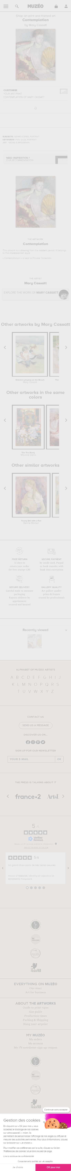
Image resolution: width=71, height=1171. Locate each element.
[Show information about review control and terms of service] (55, 843)
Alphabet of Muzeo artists (35, 670)
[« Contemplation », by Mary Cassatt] (35, 641)
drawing (24, 250)
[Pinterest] (38, 744)
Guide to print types (35, 1007)
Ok (59, 759)
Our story (35, 988)
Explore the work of (31, 292)
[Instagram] (33, 744)
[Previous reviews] (2, 868)
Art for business (35, 992)
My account (35, 1043)
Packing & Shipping (35, 1020)
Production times (35, 1016)
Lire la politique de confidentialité (18, 1156)
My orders (35, 1039)
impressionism (16, 253)
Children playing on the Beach (30, 381)
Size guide (35, 1012)
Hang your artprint (35, 1024)
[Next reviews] (68, 868)
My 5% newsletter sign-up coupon (35, 1047)
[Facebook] (28, 744)
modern (43, 250)
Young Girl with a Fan (31, 522)
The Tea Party (28, 454)
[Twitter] (42, 744)
